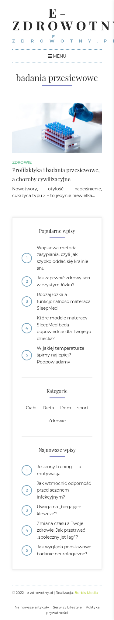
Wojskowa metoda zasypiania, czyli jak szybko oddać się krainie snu (62, 258)
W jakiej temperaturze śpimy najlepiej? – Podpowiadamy (60, 355)
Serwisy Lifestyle (67, 607)
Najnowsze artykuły (32, 607)
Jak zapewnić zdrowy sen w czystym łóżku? (63, 281)
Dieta (48, 407)
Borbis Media (86, 593)
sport (82, 407)
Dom (65, 407)
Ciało (31, 407)
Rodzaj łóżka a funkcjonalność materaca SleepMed (64, 301)
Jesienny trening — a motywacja (59, 470)
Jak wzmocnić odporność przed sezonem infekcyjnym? (64, 490)
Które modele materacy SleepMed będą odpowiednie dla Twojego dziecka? (64, 328)
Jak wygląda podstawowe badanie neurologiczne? (64, 550)
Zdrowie (22, 162)
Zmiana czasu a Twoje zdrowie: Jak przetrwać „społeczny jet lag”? (61, 530)
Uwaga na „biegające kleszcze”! (59, 510)
